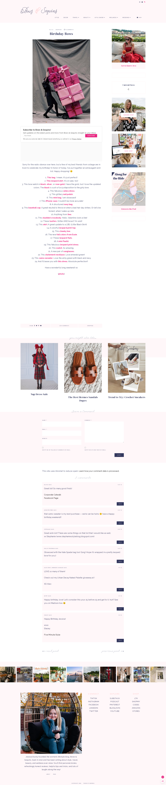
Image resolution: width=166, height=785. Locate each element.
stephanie (47, 529)
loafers (53, 221)
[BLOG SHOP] (128, 167)
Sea (69, 214)
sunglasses (68, 251)
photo (61, 274)
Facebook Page (51, 498)
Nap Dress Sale (39, 394)
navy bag (68, 204)
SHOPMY (136, 701)
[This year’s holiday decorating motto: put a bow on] (108, 674)
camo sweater (46, 258)
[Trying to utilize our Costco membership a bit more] (24, 674)
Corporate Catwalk (52, 495)
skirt (45, 224)
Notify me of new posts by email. (95, 450)
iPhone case (51, 201)
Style (57, 17)
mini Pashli (63, 241)
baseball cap (34, 208)
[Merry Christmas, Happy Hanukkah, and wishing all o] (158, 674)
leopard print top (67, 228)
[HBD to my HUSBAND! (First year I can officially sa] (58, 674)
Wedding (125, 17)
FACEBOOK (94, 705)
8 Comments (69, 29)
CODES (136, 705)
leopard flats (65, 238)
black (43, 184)
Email (44, 429)
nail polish (68, 194)
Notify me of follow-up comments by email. (56, 450)
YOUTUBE (114, 711)
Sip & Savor (99, 17)
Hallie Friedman (49, 548)
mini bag (57, 197)
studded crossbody (52, 218)
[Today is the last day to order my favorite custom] (125, 674)
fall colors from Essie (67, 234)
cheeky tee (64, 231)
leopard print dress (69, 244)
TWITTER (93, 711)
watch (59, 248)
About (48, 774)
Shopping (59, 29)
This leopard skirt (54, 181)
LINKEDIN (93, 708)
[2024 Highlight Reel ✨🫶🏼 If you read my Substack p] (141, 674)
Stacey (46, 615)
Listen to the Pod (128, 209)
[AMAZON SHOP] (128, 130)
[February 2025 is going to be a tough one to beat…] (91, 674)
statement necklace (55, 255)
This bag (51, 177)
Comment (88, 420)
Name (44, 420)
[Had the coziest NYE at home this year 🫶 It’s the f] (8, 674)
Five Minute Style (52, 635)
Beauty (86, 17)
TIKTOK (93, 698)
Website (44, 438)
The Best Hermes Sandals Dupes (83, 398)
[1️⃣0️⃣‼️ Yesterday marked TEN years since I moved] (75, 674)
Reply (120, 504)
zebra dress (68, 191)
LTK (136, 698)
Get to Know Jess (128, 65)
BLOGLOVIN (115, 708)
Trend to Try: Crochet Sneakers (126, 397)
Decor (65, 17)
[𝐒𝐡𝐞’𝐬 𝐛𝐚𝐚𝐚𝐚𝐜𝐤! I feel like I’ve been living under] (41, 674)
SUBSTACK (115, 698)
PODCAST (114, 701)
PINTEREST (115, 705)
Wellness (113, 17)
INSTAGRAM (93, 701)
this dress (62, 261)
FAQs (54, 774)
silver (49, 184)
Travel (75, 17)
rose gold (60, 184)
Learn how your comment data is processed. (99, 471)
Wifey (46, 596)
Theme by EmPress (88, 783)
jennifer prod (48, 510)
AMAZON (136, 708)
